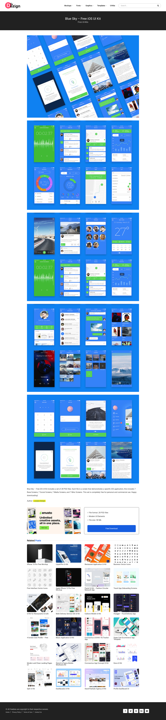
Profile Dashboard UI (121, 689)
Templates (101, 6)
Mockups (67, 6)
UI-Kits (112, 6)
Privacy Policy (16, 712)
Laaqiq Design (39, 501)
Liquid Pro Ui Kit (62, 564)
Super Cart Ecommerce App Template (124, 638)
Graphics (89, 6)
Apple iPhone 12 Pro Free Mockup (65, 589)
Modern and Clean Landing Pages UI (39, 664)
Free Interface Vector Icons (37, 588)
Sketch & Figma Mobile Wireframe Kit (64, 664)
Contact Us (38, 712)
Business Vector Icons (122, 564)
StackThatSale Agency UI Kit (95, 689)
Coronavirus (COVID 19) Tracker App (97, 638)
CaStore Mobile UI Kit (93, 614)
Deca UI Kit (118, 663)
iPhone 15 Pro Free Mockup (37, 564)
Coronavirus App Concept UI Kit (97, 663)
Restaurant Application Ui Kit (95, 564)
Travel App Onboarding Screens (125, 588)
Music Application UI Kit (65, 638)
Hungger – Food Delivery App (125, 614)
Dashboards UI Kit (62, 689)
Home (7, 712)
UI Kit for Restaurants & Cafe (38, 614)
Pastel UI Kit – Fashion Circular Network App (96, 589)
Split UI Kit (31, 689)
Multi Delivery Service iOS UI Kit (68, 614)
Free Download (112, 528)
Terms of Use (27, 712)
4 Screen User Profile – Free (37, 638)
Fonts (78, 6)
